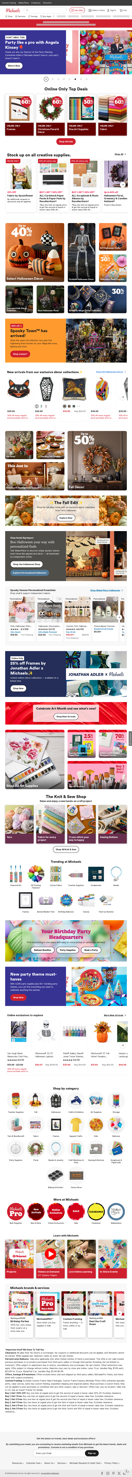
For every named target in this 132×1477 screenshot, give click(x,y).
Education (47, 3)
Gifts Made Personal (47, 632)
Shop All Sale (66, 141)
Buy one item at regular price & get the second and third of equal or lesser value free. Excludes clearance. (64, 1399)
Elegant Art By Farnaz (103, 629)
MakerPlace (24, 3)
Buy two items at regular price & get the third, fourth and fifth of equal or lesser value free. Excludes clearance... (62, 1410)
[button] (113, 10)
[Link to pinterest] (113, 1473)
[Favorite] (32, 599)
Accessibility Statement (50, 1473)
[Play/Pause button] (46, 79)
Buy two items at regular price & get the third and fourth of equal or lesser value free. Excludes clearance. (64, 1405)
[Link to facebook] (102, 1473)
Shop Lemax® (20, 354)
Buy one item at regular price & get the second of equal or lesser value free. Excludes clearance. (59, 1396)
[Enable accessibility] (126, 1471)
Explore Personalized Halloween (29, 573)
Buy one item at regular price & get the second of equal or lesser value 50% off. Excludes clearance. (63, 1393)
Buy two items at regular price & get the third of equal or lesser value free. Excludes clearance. (59, 1402)
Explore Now (66, 518)
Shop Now (18, 688)
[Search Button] (27, 10)
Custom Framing (9, 3)
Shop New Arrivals (66, 716)
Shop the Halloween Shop (26, 564)
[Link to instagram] (108, 1473)
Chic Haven (15, 632)
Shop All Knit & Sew (66, 849)
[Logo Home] (13, 10)
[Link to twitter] (119, 1473)
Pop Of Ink (70, 632)
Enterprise (35, 3)
